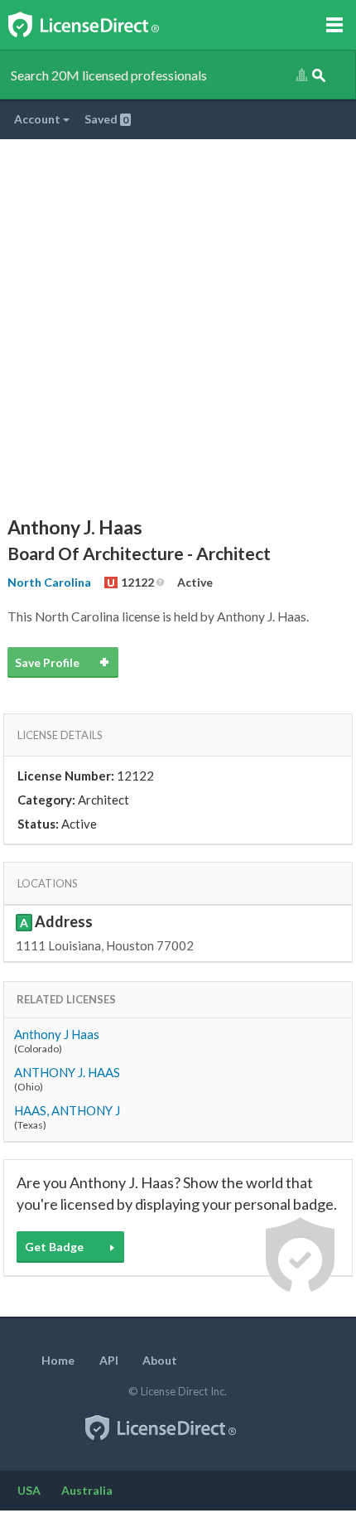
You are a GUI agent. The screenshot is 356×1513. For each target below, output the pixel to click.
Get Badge (54, 1247)
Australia (87, 1490)
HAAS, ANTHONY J (67, 1110)
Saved (106, 119)
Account (38, 119)
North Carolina (49, 582)
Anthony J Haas (56, 1034)
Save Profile (47, 662)
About (159, 1360)
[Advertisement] (178, 325)
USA (29, 1490)
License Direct (100, 25)
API (108, 1360)
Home (58, 1360)
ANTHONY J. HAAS (67, 1072)
